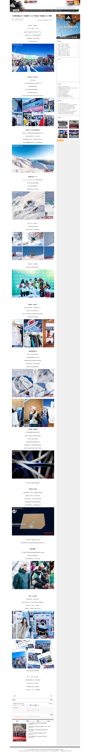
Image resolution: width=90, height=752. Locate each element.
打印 (72, 12)
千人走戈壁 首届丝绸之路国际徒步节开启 (37, 733)
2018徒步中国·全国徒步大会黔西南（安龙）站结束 (39, 726)
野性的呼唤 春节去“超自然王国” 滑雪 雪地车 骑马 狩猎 (68, 88)
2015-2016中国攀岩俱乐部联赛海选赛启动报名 (66, 107)
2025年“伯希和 (63, 127)
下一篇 (50, 695)
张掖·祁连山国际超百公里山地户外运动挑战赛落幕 (67, 111)
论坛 (62, 8)
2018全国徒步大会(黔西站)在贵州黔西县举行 (38, 729)
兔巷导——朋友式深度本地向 (63, 45)
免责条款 (49, 749)
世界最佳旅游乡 (74, 127)
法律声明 (33, 749)
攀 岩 (28, 721)
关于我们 (29, 749)
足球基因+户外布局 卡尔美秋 (63, 52)
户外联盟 (61, 749)
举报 (78, 12)
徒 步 (17, 721)
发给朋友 (75, 12)
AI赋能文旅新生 (63, 136)
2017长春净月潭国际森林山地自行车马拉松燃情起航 (67, 104)
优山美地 (31, 10)
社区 (57, 8)
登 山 (49, 721)
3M (22, 20)
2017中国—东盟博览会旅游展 (63, 91)
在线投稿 (60, 140)
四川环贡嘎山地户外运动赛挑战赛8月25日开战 (66, 108)
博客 (72, 8)
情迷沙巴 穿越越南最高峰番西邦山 (64, 95)
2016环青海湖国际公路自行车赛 (64, 109)
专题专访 (51, 10)
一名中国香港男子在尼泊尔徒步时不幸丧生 (37, 736)
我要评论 (46, 20)
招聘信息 (37, 749)
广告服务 (41, 749)
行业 (21, 12)
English (59, 10)
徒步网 (35, 10)
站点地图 (53, 749)
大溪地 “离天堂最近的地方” (63, 94)
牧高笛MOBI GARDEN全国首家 (64, 54)
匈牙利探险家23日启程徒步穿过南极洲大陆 (37, 723)
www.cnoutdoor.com (37, 750)
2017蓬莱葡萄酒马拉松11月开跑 (64, 89)
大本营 (59, 8)
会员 (65, 8)
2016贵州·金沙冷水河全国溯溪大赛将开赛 (65, 112)
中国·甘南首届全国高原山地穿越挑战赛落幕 (66, 106)
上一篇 (14, 695)
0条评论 (43, 20)
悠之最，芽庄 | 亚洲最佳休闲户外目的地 (65, 96)
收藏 (70, 12)
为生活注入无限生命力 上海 (63, 50)
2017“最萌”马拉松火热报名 (63, 103)
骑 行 (38, 721)
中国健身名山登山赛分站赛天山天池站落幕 (66, 113)
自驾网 (45, 10)
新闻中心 (27, 10)
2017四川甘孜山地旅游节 (62, 93)
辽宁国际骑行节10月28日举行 (63, 90)
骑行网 (38, 10)
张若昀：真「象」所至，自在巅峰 (64, 47)
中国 (27, 142)
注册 (38, 705)
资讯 (15, 12)
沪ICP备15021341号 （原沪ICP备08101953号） (50, 750)
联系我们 (57, 749)
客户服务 (45, 749)
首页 (24, 10)
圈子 (74, 8)
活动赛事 (56, 10)
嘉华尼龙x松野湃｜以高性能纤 (63, 44)
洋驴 (69, 8)
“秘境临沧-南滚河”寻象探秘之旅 (64, 86)
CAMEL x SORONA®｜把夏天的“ (64, 55)
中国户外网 (26, 750)
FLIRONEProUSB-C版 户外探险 (64, 51)
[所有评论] (50, 703)
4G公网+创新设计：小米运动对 (64, 46)
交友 (67, 8)
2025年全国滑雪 (74, 136)
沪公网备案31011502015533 (65, 750)
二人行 (48, 10)
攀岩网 (41, 10)
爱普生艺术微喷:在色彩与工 (63, 49)
